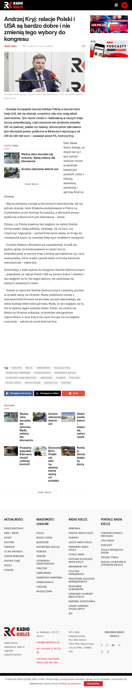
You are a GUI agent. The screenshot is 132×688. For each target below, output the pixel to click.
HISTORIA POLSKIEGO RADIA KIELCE (81, 560)
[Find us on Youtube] (113, 645)
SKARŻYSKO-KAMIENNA (18, 373)
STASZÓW (16, 368)
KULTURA (9, 542)
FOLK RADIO (107, 540)
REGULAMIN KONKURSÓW (76, 588)
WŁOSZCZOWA (32, 383)
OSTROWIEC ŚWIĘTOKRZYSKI (21, 378)
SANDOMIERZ (43, 368)
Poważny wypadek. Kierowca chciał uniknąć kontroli (26, 456)
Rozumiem (93, 683)
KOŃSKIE (61, 378)
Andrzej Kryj (50, 383)
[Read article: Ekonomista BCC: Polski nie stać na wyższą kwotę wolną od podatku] (40, 451)
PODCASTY (106, 545)
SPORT (8, 537)
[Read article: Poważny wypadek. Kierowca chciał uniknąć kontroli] (11, 451)
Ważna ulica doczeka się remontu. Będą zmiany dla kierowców (38, 157)
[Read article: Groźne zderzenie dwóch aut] (12, 172)
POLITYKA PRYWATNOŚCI (76, 573)
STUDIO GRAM (76, 554)
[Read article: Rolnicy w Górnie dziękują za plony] (68, 451)
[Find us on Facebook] (101, 645)
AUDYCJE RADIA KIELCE (81, 533)
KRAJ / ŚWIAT (11, 533)
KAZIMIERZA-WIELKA (47, 547)
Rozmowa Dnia (62, 368)
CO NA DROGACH (13, 551)
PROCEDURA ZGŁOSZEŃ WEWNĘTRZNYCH (82, 580)
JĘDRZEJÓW (46, 378)
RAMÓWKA (74, 528)
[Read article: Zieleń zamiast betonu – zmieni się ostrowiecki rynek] (68, 417)
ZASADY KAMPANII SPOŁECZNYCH (79, 607)
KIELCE (29, 368)
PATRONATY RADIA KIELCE (78, 548)
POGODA (9, 570)
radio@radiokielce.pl (47, 642)
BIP (71, 613)
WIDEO (8, 565)
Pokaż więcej (31, 184)
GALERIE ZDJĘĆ (12, 560)
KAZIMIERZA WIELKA (65, 373)
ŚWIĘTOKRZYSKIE (13, 528)
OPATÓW (65, 383)
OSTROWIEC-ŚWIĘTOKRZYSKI (45, 562)
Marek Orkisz (11, 46)
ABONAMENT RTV (78, 566)
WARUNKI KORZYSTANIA (82, 601)
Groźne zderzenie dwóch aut (39, 169)
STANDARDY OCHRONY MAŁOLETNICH (81, 595)
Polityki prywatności (70, 683)
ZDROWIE (9, 547)
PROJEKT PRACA (109, 557)
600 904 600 (51, 662)
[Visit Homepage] (14, 5)
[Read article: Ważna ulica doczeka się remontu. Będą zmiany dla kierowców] (12, 157)
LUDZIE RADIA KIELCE (80, 542)
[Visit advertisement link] (109, 24)
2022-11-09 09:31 (29, 46)
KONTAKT (74, 537)
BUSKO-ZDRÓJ (13, 383)
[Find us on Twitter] (119, 645)
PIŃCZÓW (75, 378)
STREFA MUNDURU (14, 556)
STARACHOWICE (42, 373)
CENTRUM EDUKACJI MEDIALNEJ (112, 534)
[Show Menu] (116, 5)
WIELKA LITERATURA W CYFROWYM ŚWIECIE (113, 563)
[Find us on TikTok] (108, 652)
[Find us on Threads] (102, 652)
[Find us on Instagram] (107, 645)
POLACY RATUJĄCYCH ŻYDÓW (112, 551)
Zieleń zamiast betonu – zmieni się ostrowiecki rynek (84, 425)
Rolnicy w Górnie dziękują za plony (82, 456)
